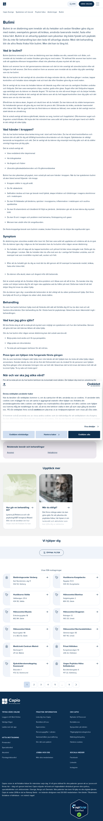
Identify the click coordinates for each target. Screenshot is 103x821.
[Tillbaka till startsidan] (4, 3)
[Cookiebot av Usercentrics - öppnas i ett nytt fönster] (89, 385)
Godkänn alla (84, 434)
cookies (37, 410)
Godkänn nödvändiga (18, 434)
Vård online (86, 4)
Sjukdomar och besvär (24, 12)
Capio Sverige (8, 12)
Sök (74, 4)
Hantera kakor (50, 434)
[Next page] (76, 685)
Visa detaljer (89, 426)
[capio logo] (11, 701)
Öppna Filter (53, 553)
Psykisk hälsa (40, 12)
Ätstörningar (52, 12)
